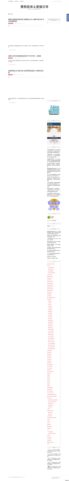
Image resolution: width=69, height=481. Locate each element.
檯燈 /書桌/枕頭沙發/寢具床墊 (52, 396)
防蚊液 (49, 408)
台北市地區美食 (49, 368)
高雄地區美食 (16, 1)
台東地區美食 (49, 357)
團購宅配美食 (49, 369)
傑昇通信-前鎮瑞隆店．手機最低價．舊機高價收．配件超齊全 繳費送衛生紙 (53, 165)
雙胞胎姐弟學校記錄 (50, 442)
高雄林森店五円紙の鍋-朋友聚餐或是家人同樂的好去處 (26, 72)
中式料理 (48, 421)
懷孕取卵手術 (49, 440)
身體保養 (48, 382)
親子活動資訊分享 (51, 269)
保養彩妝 (48, 384)
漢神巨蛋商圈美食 (51, 329)
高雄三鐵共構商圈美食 (51, 348)
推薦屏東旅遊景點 (50, 290)
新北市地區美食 (49, 366)
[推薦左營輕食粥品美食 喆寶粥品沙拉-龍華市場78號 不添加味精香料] (26, 34)
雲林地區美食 (49, 355)
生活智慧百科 (49, 438)
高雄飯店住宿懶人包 (50, 285)
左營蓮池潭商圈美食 (51, 338)
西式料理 (48, 419)
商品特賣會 (49, 373)
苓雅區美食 (49, 301)
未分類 (48, 444)
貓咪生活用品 (50, 415)
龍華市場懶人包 (11, 23)
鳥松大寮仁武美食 (51, 336)
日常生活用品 (49, 398)
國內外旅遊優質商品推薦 (51, 297)
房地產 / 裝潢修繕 (50, 391)
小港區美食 (49, 304)
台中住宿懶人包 (49, 274)
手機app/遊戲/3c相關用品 (52, 401)
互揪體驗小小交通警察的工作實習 (52, 258)
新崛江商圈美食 (50, 320)
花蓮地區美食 (49, 361)
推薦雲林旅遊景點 (50, 276)
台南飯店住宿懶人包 (50, 281)
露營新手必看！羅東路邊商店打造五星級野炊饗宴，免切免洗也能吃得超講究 (53, 179)
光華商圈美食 (50, 309)
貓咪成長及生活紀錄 (50, 410)
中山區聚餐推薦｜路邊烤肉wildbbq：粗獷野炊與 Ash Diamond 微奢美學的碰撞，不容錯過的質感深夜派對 (54, 195)
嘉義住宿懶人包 (49, 279)
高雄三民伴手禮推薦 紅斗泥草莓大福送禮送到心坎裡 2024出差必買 (53, 451)
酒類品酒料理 (49, 428)
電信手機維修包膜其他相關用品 (53, 399)
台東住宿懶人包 (49, 292)
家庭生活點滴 (49, 437)
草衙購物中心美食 (51, 332)
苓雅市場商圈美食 (51, 334)
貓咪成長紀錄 (50, 414)
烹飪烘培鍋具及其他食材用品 (51, 417)
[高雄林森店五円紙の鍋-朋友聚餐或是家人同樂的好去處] (26, 94)
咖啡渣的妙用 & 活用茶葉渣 (51, 256)
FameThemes (59, 477)
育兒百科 (48, 435)
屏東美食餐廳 (49, 350)
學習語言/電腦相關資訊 (51, 272)
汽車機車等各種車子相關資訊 (51, 394)
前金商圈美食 (50, 308)
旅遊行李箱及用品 (51, 403)
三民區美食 (49, 302)
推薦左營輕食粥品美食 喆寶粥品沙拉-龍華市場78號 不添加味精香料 (26, 20)
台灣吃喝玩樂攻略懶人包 (51, 263)
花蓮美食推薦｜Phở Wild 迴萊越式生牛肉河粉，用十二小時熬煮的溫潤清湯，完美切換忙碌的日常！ (53, 156)
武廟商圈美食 (50, 316)
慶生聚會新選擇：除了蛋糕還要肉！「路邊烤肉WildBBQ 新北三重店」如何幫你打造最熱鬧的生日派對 (53, 190)
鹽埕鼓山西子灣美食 (51, 341)
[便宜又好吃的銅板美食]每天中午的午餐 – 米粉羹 (24, 56)
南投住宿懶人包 (49, 278)
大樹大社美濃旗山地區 (51, 346)
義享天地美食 (50, 318)
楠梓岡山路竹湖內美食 (51, 345)
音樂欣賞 (48, 380)
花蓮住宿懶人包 (49, 293)
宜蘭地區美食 (49, 362)
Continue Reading (12, 64)
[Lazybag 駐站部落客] (54, 110)
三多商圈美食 (10, 74)
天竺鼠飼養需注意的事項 (52, 433)
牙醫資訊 (48, 375)
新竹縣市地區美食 (50, 364)
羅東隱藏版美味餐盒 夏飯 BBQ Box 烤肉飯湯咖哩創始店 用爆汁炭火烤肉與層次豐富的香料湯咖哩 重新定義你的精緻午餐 (54, 232)
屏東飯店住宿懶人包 (50, 288)
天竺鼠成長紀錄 (50, 431)
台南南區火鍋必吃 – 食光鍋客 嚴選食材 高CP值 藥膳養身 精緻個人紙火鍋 (53, 459)
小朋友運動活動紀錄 (51, 267)
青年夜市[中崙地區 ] (51, 339)
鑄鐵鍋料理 (49, 424)
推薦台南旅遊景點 (50, 283)
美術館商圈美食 (50, 322)
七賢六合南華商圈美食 (51, 343)
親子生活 (48, 265)
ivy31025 (15, 23)
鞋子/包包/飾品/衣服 (50, 392)
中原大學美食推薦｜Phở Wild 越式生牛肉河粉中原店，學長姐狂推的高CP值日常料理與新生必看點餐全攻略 (53, 151)
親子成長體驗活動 (10, 1)
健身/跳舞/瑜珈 (49, 389)
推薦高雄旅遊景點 (50, 286)
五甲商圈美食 (50, 315)
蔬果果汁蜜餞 (49, 426)
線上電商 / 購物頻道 (50, 371)
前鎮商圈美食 (50, 311)
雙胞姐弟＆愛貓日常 (34, 7)
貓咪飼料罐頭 (50, 412)
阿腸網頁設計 (56, 478)
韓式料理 (48, 422)
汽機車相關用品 (50, 405)
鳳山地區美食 (50, 306)
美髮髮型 (48, 385)
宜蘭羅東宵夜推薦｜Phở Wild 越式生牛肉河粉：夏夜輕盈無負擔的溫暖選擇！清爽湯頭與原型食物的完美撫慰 (53, 160)
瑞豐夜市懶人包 (50, 325)
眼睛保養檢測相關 (50, 387)
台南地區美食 (22, 1)
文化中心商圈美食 (51, 331)
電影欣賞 (48, 378)
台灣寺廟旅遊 (49, 295)
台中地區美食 (49, 359)
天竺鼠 (48, 429)
